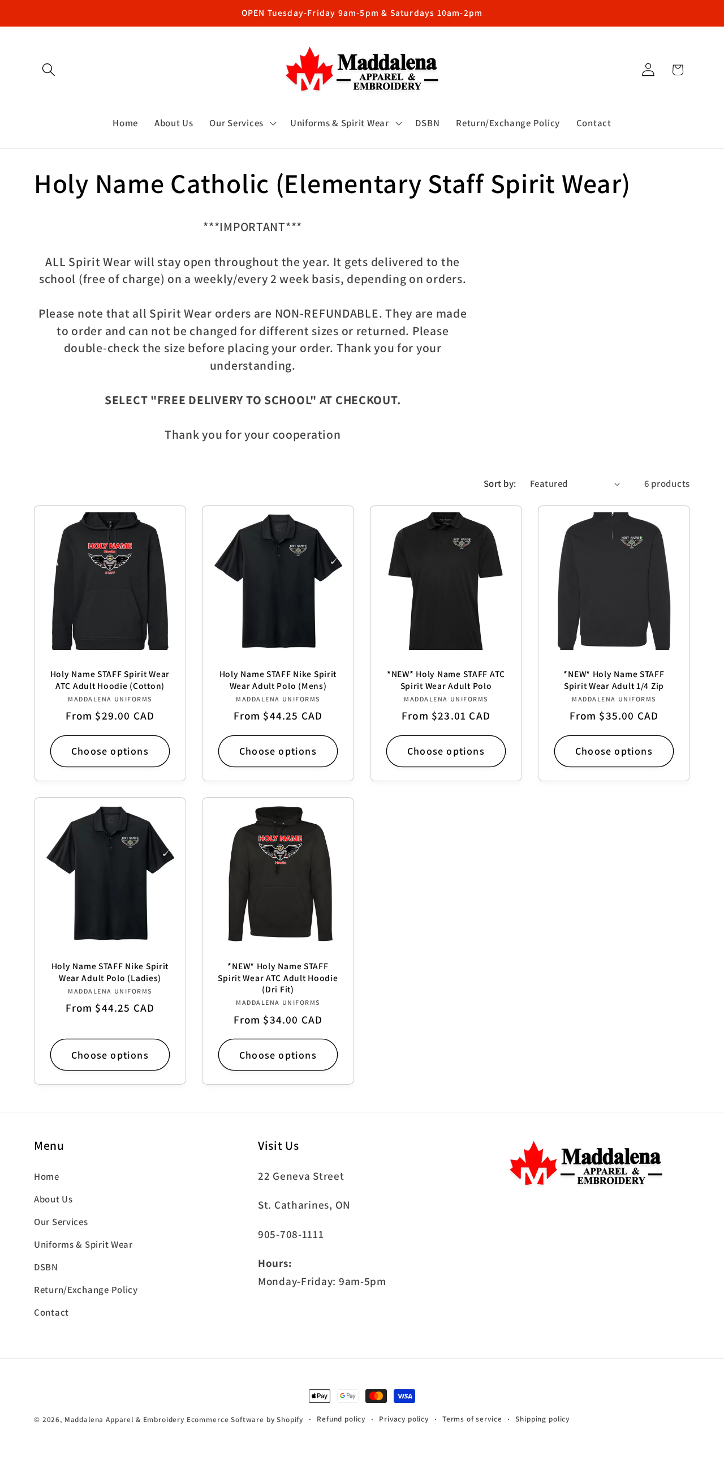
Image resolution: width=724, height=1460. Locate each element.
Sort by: (500, 483)
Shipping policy (542, 1419)
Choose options (110, 750)
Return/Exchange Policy (86, 1289)
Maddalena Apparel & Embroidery (124, 1419)
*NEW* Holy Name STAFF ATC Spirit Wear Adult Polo (446, 679)
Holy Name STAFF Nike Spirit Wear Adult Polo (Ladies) (110, 971)
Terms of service (472, 1419)
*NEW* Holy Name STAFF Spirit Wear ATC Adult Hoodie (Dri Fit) (278, 977)
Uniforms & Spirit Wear (83, 1244)
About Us (53, 1199)
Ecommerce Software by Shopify (245, 1419)
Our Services (61, 1221)
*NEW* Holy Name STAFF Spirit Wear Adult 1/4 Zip (613, 679)
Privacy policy (404, 1419)
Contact (51, 1312)
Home (46, 1176)
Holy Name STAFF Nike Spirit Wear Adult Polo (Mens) (278, 679)
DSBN (46, 1267)
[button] (49, 70)
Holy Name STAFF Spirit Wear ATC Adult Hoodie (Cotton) (110, 679)
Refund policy (341, 1419)
